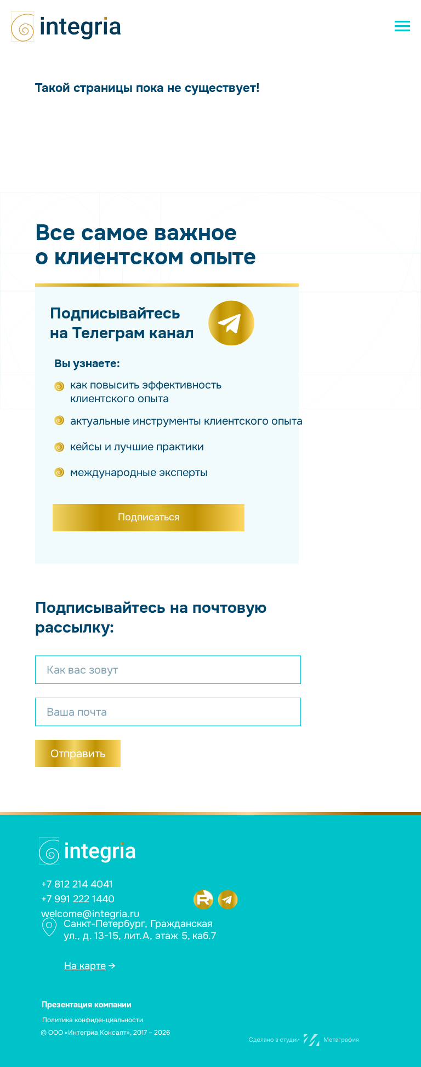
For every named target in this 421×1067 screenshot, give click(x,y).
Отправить (77, 754)
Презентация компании (87, 1005)
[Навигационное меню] (402, 26)
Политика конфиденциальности (92, 1020)
